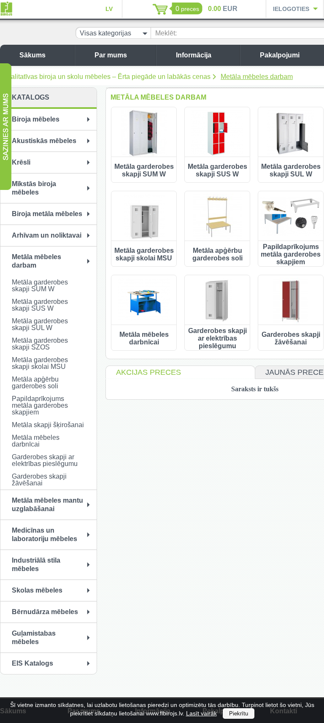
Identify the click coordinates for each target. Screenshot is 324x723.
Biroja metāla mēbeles (47, 213)
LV (109, 8)
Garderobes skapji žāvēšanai (39, 480)
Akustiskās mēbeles (44, 140)
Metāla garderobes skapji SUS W (40, 305)
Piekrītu (238, 713)
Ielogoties (291, 8)
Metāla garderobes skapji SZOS (40, 344)
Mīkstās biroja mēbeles (34, 188)
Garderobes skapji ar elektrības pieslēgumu (45, 460)
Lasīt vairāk (201, 713)
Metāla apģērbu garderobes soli (35, 383)
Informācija (193, 55)
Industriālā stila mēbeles (36, 564)
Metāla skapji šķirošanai (48, 424)
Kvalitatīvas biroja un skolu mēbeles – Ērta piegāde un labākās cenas (107, 76)
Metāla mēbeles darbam (257, 76)
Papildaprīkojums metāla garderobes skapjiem (40, 405)
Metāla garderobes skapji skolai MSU (40, 363)
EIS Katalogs (32, 663)
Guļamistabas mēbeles (34, 637)
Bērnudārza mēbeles (45, 611)
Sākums (32, 55)
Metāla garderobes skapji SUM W (40, 285)
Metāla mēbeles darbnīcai (35, 441)
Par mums (110, 55)
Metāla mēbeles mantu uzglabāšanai (47, 504)
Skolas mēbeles (37, 590)
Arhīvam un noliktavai (46, 235)
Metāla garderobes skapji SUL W (40, 324)
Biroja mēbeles (35, 119)
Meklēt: (166, 33)
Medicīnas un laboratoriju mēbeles (44, 534)
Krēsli (21, 162)
